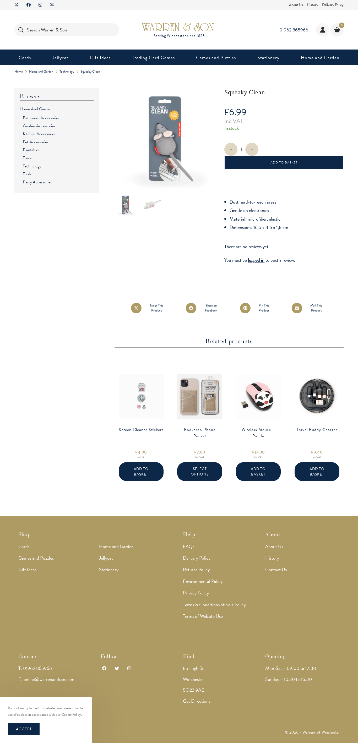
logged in (256, 260)
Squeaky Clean (90, 71)
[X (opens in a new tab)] (18, 5)
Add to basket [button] (141, 471)
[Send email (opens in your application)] (52, 5)
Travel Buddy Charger (317, 430)
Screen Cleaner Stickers (141, 430)
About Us (296, 5)
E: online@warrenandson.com (46, 679)
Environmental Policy (203, 581)
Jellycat (106, 557)
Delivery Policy (333, 5)
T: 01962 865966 (35, 668)
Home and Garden (35, 109)
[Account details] (322, 29)
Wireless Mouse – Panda (258, 433)
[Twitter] (117, 669)
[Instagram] (129, 669)
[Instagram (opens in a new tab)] (40, 5)
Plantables (31, 150)
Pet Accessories (35, 142)
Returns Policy (196, 569)
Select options (200, 471)
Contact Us (276, 569)
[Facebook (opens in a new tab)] (29, 5)
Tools (27, 174)
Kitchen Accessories (39, 134)
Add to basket (283, 162)
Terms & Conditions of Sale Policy (214, 604)
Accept (24, 729)
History (312, 5)
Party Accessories (37, 182)
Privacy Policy (196, 592)
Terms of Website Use (203, 616)
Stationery (108, 569)
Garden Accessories (39, 126)
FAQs (188, 546)
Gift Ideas (27, 569)
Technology (32, 166)
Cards (23, 546)
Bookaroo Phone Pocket (199, 433)
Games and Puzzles (36, 557)
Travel (27, 158)
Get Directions (196, 700)
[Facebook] (104, 669)
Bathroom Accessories (41, 118)
